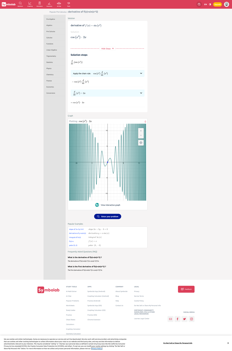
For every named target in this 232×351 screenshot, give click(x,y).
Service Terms (139, 296)
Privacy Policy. (96, 348)
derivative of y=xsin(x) (77, 233)
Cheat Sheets (70, 320)
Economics (50, 87)
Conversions (50, 93)
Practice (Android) (93, 301)
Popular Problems (72, 301)
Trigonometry (51, 56)
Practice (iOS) (92, 315)
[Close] (228, 343)
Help (117, 301)
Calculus (49, 37)
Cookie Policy (139, 301)
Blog (117, 296)
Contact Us (119, 305)
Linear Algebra (51, 50)
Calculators (70, 324)
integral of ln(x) (75, 237)
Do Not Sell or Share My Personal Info (147, 305)
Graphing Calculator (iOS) (96, 310)
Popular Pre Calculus (58, 12)
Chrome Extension (93, 320)
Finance (49, 81)
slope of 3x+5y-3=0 (76, 229)
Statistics (49, 62)
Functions (49, 44)
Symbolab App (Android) (96, 291)
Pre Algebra (50, 19)
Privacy (136, 291)
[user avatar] (226, 4)
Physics (48, 68)
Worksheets (70, 305)
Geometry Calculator (73, 334)
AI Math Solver (71, 291)
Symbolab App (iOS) (94, 305)
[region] (116, 343)
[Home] (48, 290)
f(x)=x (71, 241)
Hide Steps (106, 48)
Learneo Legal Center (141, 318)
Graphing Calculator (73, 329)
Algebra (49, 25)
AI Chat (68, 296)
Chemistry (49, 74)
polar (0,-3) (73, 245)
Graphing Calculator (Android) (98, 296)
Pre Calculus (50, 31)
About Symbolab (121, 291)
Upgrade (217, 4)
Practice (69, 315)
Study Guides (70, 310)
